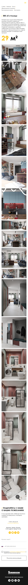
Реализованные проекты (7, 10)
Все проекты (17, 10)
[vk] (15, 532)
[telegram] (10, 532)
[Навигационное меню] (25, 2)
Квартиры (9, 6)
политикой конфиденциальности (17, 551)
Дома (13, 6)
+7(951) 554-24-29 (13, 521)
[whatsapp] (12, 532)
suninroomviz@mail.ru (13, 523)
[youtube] (18, 532)
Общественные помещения (8, 8)
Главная (3, 6)
